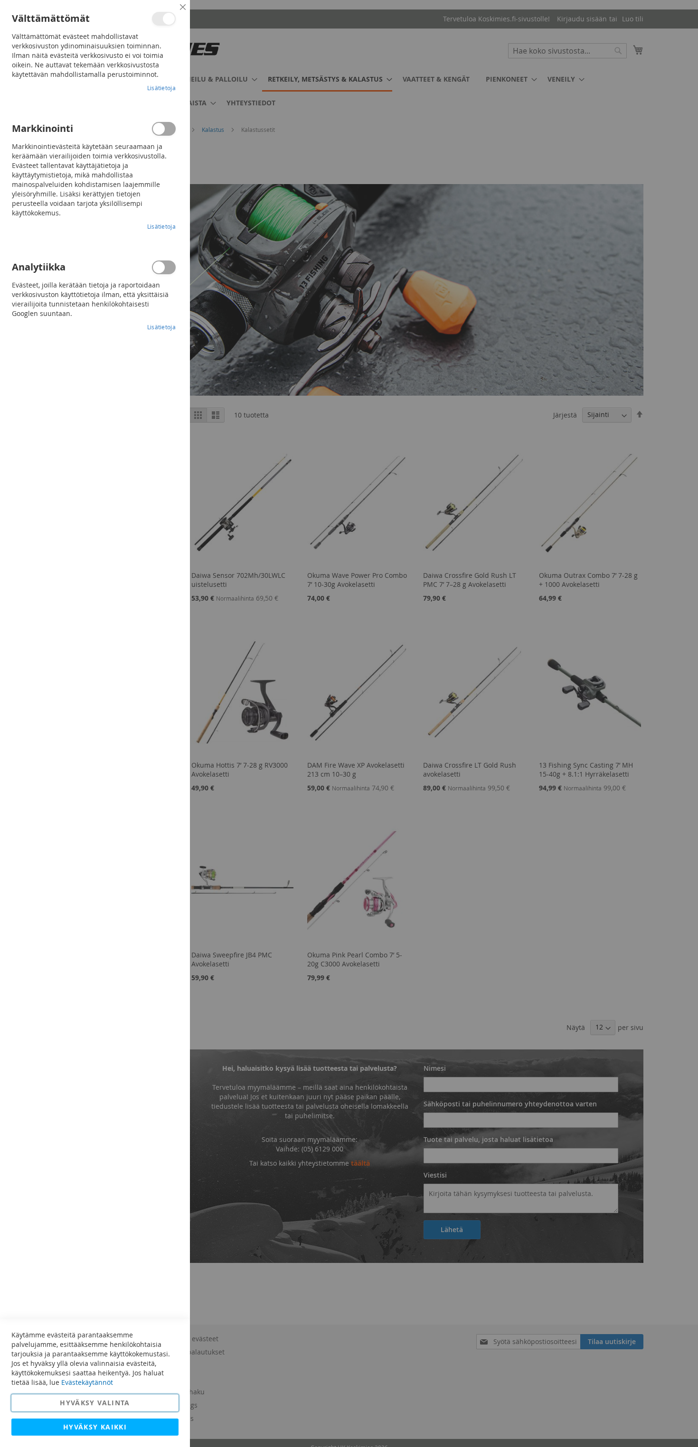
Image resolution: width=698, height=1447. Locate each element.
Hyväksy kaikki (95, 1426)
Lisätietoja (161, 88)
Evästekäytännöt (87, 1382)
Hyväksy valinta (95, 1402)
